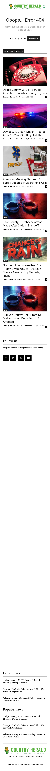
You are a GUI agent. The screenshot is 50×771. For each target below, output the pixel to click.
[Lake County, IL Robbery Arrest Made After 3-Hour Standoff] (25, 206)
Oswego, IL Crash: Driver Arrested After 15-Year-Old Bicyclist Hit (24, 133)
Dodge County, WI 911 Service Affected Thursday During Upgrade (25, 91)
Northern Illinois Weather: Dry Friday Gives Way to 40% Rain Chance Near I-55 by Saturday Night (22, 270)
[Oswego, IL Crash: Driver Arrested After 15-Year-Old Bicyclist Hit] (25, 116)
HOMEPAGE (33, 38)
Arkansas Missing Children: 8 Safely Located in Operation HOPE (25, 181)
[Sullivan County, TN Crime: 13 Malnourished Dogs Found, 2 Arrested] (25, 299)
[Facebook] (6, 358)
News (6, 85)
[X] (21, 358)
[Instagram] (13, 358)
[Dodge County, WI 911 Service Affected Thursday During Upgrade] (25, 71)
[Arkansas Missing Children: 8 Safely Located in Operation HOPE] (25, 161)
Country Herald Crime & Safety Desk (17, 139)
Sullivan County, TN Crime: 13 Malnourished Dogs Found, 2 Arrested (22, 318)
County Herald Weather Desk (14, 279)
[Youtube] (28, 358)
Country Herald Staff (11, 97)
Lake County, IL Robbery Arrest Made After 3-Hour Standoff (22, 223)
